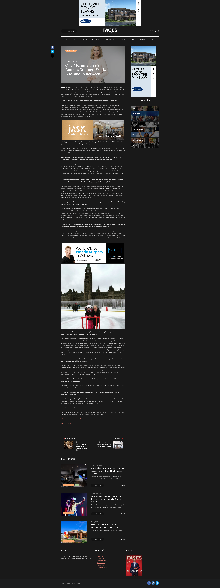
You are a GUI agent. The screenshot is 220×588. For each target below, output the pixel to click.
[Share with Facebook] (52, 47)
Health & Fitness (122, 39)
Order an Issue (101, 560)
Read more (97, 485)
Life (66, 39)
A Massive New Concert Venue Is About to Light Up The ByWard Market (107, 471)
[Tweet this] (52, 51)
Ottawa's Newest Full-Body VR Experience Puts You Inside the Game (106, 499)
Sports (72, 39)
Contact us (100, 558)
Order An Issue (69, 31)
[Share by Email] (52, 56)
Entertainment (83, 39)
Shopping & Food (108, 39)
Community (95, 39)
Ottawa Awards (102, 567)
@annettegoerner (67, 423)
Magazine (142, 39)
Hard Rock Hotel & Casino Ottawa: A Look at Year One (105, 526)
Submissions (101, 563)
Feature (78, 540)
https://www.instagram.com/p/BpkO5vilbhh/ (75, 419)
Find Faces (100, 565)
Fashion (133, 39)
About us (100, 556)
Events (151, 39)
